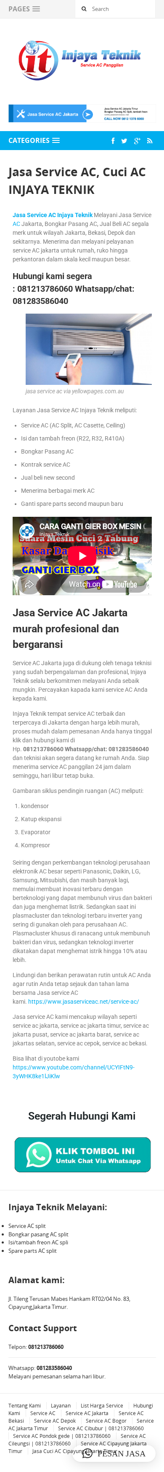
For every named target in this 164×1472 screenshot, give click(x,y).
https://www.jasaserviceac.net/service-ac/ (83, 1001)
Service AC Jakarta (87, 1413)
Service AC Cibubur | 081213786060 (101, 1428)
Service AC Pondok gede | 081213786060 (62, 1436)
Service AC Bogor (106, 1420)
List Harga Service (102, 1405)
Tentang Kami (24, 1405)
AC (16, 223)
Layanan (61, 1405)
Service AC (43, 1413)
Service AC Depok (55, 1420)
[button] (114, 1453)
